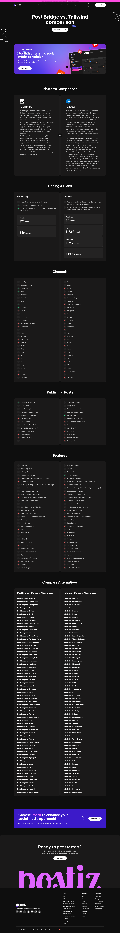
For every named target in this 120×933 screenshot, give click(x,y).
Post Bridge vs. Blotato (26, 611)
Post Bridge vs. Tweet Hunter (28, 742)
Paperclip (65, 921)
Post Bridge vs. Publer (25, 683)
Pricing (74, 5)
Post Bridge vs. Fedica (25, 626)
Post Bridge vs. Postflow (26, 676)
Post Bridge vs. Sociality (26, 711)
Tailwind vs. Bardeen (71, 633)
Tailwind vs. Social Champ (73, 717)
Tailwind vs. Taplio (70, 776)
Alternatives (85, 908)
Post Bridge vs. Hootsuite (26, 789)
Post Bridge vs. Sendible (26, 755)
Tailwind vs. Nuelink (71, 686)
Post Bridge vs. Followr (25, 714)
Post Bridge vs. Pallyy (25, 767)
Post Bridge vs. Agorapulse (27, 758)
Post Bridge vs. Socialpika (27, 667)
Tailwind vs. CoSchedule (73, 751)
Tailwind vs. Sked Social (72, 651)
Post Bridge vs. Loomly (25, 764)
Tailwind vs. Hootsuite (72, 789)
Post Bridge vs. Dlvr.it (25, 614)
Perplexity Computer (69, 916)
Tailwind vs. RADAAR (71, 680)
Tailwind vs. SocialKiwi (72, 708)
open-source (56, 929)
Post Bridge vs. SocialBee (26, 770)
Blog (68, 5)
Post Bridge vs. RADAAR (26, 680)
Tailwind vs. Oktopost (72, 620)
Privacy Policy (99, 904)
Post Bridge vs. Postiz (25, 783)
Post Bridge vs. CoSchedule (27, 751)
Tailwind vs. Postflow (71, 676)
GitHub (84, 899)
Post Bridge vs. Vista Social (27, 655)
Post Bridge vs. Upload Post (27, 601)
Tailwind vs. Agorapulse (72, 758)
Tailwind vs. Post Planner (73, 648)
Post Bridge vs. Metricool (26, 664)
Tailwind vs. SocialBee (72, 770)
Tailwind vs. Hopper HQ (72, 673)
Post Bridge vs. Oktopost (26, 620)
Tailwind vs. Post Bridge (72, 742)
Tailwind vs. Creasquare (72, 689)
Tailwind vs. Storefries (72, 695)
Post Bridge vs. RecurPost (27, 630)
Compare (84, 906)
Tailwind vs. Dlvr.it (70, 614)
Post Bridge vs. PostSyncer (27, 605)
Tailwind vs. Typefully (71, 773)
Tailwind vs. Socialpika (72, 667)
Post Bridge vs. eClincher (26, 645)
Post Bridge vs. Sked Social (27, 651)
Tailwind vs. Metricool (72, 664)
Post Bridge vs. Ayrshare (26, 739)
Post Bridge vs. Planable (26, 745)
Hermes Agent (67, 913)
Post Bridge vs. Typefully (26, 773)
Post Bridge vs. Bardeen (26, 633)
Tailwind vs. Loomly (71, 764)
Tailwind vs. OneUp (71, 720)
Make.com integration (69, 904)
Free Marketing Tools (69, 906)
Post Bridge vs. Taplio (25, 776)
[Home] (17, 5)
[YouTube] (32, 911)
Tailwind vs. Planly (70, 748)
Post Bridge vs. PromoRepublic (28, 636)
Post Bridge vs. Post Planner (27, 648)
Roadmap (84, 911)
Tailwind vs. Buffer (70, 692)
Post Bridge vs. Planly (25, 748)
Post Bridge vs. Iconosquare (27, 661)
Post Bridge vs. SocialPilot (27, 780)
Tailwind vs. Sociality (71, 711)
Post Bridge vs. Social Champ (28, 717)
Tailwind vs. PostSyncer (72, 605)
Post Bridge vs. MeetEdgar (27, 701)
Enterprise (98, 896)
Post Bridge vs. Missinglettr (27, 658)
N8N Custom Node (68, 901)
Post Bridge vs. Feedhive (26, 786)
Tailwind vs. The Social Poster (74, 639)
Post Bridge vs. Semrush (26, 733)
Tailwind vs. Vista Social (72, 655)
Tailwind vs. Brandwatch (73, 726)
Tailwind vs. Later (70, 761)
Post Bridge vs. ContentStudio (28, 705)
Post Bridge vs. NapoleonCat (28, 642)
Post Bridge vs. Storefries (26, 695)
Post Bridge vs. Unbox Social (28, 623)
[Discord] (20, 911)
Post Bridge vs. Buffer (25, 692)
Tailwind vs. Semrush (71, 730)
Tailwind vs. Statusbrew (72, 733)
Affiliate (84, 916)
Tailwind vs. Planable (71, 745)
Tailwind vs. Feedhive (71, 786)
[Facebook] (28, 911)
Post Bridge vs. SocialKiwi (26, 708)
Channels (84, 904)
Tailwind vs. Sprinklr (71, 723)
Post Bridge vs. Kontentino (27, 698)
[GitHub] (17, 911)
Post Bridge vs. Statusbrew (27, 736)
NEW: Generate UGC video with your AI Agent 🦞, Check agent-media (60, 1)
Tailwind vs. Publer (70, 683)
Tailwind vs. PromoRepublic (74, 636)
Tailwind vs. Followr (71, 714)
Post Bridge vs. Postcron (26, 617)
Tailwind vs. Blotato (71, 611)
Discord (84, 913)
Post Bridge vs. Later (25, 761)
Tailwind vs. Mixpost (71, 598)
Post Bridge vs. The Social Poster (29, 639)
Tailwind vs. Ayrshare (71, 736)
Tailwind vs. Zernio (70, 608)
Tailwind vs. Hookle (71, 670)
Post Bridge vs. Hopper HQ (27, 673)
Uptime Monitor (99, 906)
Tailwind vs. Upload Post (73, 601)
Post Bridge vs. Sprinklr (25, 723)
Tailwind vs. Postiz (70, 783)
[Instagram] (35, 911)
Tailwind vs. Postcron (71, 617)
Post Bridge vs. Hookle (25, 670)
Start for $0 (99, 5)
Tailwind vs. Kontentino (72, 698)
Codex (65, 923)
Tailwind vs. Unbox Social (73, 623)
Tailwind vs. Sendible (71, 755)
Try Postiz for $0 (59, 29)
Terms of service (99, 901)
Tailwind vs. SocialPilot (72, 780)
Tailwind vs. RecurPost (72, 630)
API (64, 896)
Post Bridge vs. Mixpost (26, 598)
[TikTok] (39, 911)
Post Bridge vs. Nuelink (25, 686)
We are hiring (98, 908)
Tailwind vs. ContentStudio (74, 705)
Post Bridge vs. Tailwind (26, 726)
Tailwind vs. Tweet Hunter (73, 739)
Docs (83, 901)
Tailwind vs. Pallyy (70, 767)
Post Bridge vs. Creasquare (27, 689)
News (62, 5)
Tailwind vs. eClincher (71, 645)
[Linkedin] (24, 911)
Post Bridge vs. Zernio (25, 608)
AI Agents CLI (35, 5)
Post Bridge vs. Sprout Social (28, 792)
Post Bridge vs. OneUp (25, 720)
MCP (64, 899)
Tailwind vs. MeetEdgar (72, 701)
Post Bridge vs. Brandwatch (27, 730)
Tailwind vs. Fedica (71, 626)
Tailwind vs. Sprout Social (73, 792)
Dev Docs (45, 5)
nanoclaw (65, 918)
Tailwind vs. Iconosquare (73, 661)
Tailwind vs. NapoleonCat (73, 642)
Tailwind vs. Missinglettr (72, 658)
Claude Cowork (67, 911)
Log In (90, 5)
